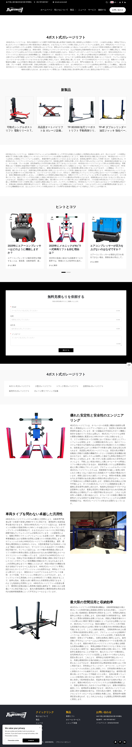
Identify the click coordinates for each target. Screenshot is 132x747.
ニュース (82, 10)
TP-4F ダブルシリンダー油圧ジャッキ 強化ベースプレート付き (112, 129)
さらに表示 (12, 265)
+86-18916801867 (42, 2)
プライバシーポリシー (63, 742)
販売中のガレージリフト (19, 391)
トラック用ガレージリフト (67, 386)
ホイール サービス (73, 720)
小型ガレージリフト (43, 386)
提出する (66, 350)
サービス (92, 10)
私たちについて (61, 10)
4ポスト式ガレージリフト (20, 386)
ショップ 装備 (71, 723)
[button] (63, 272)
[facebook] (122, 2)
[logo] (15, 10)
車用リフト (70, 716)
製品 (72, 10)
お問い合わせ (117, 10)
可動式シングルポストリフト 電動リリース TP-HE (20, 129)
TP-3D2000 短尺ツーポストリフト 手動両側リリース (81, 129)
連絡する (102, 10)
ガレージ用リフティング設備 (46, 391)
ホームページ (46, 10)
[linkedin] (125, 2)
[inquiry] (129, 365)
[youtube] (120, 2)
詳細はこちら (20, 110)
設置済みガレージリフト (93, 386)
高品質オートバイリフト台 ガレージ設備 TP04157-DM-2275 (50, 129)
